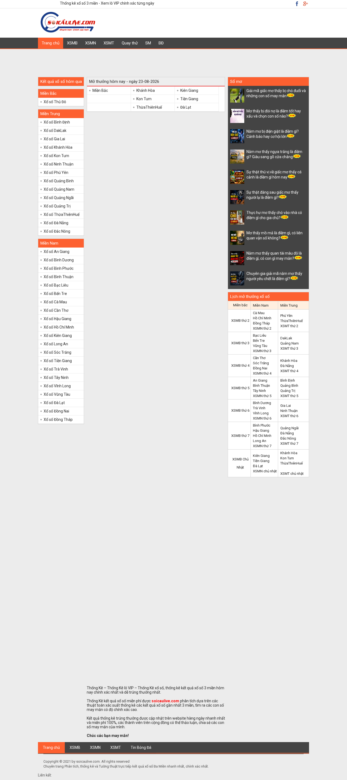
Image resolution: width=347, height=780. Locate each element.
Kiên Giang (189, 90)
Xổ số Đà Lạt (54, 403)
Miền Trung (50, 113)
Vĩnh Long (261, 413)
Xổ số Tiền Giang (58, 361)
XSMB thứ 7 (240, 436)
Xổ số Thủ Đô (55, 102)
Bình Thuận (261, 386)
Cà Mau (259, 313)
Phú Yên (286, 316)
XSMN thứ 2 (262, 328)
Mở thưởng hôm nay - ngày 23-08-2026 (124, 81)
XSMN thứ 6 (262, 418)
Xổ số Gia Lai (54, 139)
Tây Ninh (259, 391)
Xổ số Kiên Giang (58, 335)
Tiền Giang (189, 99)
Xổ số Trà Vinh (56, 369)
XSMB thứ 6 (240, 410)
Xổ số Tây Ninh (56, 377)
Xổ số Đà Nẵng (56, 223)
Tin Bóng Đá (141, 747)
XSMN (90, 43)
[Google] (297, 3)
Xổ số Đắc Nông (57, 231)
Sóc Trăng (261, 363)
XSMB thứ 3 (240, 343)
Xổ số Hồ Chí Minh (59, 327)
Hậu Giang (261, 430)
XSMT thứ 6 (289, 416)
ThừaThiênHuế (149, 107)
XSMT (109, 43)
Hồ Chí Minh (262, 318)
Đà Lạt (185, 107)
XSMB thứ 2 (240, 320)
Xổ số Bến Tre (55, 293)
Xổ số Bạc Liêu (56, 285)
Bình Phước (261, 425)
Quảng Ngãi (289, 428)
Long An (259, 441)
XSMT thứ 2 (289, 326)
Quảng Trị (287, 391)
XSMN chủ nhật (265, 471)
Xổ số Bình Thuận (58, 277)
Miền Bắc (48, 93)
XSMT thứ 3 (289, 348)
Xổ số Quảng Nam (59, 189)
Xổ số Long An (56, 344)
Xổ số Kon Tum (56, 156)
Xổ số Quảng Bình (59, 181)
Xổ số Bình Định (57, 122)
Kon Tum (144, 99)
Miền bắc (240, 305)
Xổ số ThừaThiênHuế (61, 214)
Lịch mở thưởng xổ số (250, 296)
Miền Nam (49, 243)
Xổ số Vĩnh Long (57, 386)
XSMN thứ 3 (262, 351)
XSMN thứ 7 (262, 446)
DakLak (286, 338)
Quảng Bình (289, 386)
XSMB (72, 43)
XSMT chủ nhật (292, 474)
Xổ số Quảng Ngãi (59, 198)
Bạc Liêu (259, 335)
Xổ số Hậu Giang (57, 319)
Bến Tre (259, 341)
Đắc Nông (288, 438)
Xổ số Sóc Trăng (57, 352)
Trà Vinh (259, 408)
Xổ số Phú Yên (56, 172)
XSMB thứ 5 (240, 388)
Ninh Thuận (289, 411)
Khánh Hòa (145, 90)
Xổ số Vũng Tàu (57, 394)
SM (148, 43)
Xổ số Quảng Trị (57, 206)
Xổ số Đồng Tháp (58, 419)
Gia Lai (285, 406)
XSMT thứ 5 (289, 396)
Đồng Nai (260, 368)
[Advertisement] (173, 61)
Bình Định (287, 380)
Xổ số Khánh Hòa (58, 147)
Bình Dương (262, 403)
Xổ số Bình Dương (59, 260)
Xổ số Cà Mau (55, 302)
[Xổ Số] (69, 32)
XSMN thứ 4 (262, 373)
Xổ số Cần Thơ (56, 310)
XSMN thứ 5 (262, 396)
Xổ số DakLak (55, 130)
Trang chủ (50, 43)
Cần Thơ (259, 358)
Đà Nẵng (287, 366)
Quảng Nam (289, 343)
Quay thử (130, 43)
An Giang (260, 380)
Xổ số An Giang (56, 251)
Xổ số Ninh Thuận (58, 164)
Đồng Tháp (261, 323)
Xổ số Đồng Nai (56, 411)
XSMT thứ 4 (289, 371)
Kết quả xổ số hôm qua (61, 81)
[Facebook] (305, 3)
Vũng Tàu (260, 346)
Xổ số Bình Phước (58, 268)
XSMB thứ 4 (240, 365)
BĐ (161, 43)
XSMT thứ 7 (289, 443)
